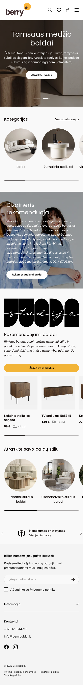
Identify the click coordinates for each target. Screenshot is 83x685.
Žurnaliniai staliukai (58, 166)
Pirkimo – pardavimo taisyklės (20, 671)
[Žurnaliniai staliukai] (58, 144)
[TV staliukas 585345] (58, 393)
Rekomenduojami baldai (27, 274)
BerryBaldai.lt (20, 665)
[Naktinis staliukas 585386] (20, 393)
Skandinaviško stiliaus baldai (58, 499)
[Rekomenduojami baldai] (41, 313)
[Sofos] (20, 144)
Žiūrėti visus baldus (41, 367)
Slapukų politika (12, 675)
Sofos (21, 166)
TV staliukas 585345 (56, 416)
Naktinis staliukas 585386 (17, 418)
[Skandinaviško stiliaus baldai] (58, 475)
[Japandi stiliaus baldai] (20, 475)
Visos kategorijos (67, 119)
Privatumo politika (43, 589)
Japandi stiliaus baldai (21, 499)
